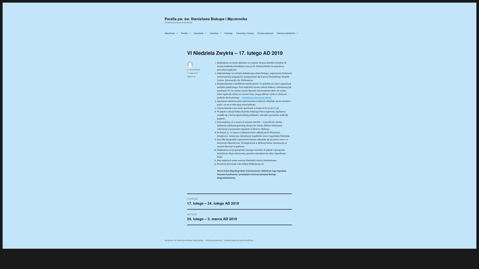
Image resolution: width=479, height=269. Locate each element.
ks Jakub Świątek (193, 69)
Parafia (184, 33)
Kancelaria (198, 33)
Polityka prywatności (213, 240)
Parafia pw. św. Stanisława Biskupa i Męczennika (206, 18)
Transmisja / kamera (245, 33)
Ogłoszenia (191, 76)
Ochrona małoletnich (286, 33)
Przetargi (229, 33)
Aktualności (170, 33)
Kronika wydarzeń (265, 33)
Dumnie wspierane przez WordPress (238, 240)
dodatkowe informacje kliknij (256, 97)
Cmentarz (214, 33)
